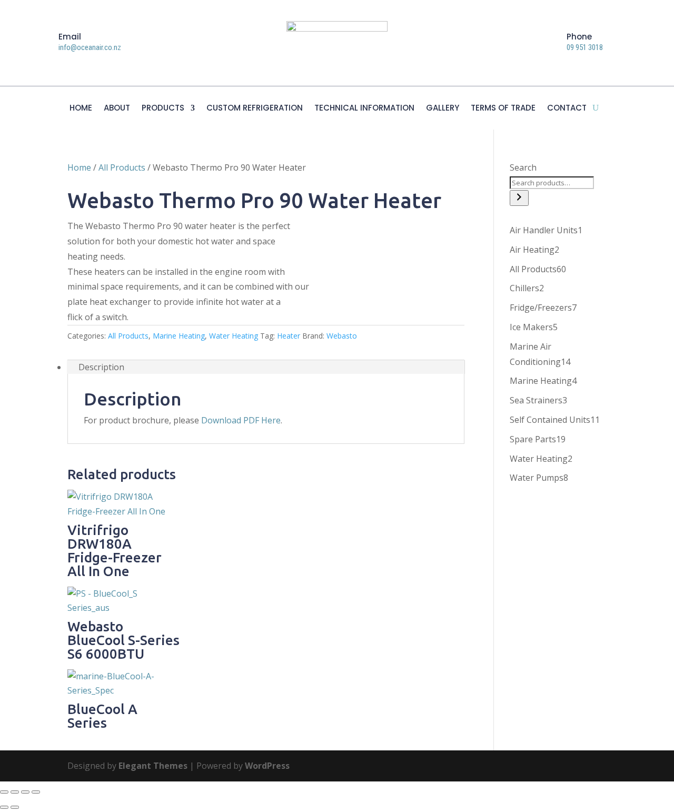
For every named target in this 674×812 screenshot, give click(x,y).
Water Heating (233, 336)
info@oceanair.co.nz (89, 47)
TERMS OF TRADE (503, 108)
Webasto (341, 336)
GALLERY (442, 108)
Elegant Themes (152, 765)
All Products (121, 167)
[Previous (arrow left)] (4, 807)
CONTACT (567, 108)
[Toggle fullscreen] (15, 792)
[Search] (519, 198)
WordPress (267, 765)
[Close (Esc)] (36, 792)
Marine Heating (179, 336)
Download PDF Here (241, 420)
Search (523, 167)
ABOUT (117, 108)
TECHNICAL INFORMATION (364, 108)
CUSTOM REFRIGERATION (254, 108)
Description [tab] (101, 367)
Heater (288, 336)
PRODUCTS (163, 108)
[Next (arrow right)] (15, 807)
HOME (81, 108)
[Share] (25, 792)
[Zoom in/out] (4, 792)
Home (79, 167)
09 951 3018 (585, 47)
